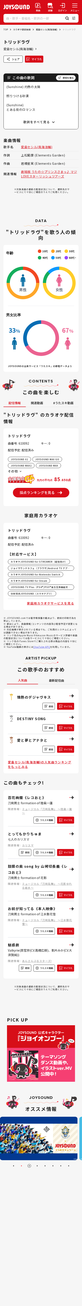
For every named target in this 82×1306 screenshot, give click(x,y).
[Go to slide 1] (13, 1165)
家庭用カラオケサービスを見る (50, 603)
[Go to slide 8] (68, 1165)
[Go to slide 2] (21, 1165)
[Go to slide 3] (29, 1165)
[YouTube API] (41, 646)
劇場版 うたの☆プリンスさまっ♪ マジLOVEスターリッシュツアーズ (49, 173)
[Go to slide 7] (60, 1165)
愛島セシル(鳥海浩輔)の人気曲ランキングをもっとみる (39, 764)
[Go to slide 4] (37, 1165)
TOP (5, 29)
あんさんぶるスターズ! (37, 961)
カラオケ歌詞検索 (22, 29)
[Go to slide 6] (52, 1165)
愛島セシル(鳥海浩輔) (46, 29)
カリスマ (28, 845)
